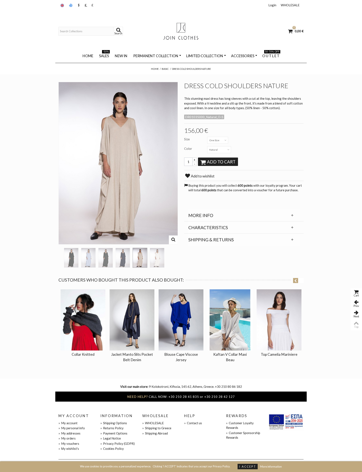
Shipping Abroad (155, 433)
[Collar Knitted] (83, 319)
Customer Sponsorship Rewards (243, 435)
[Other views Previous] (60, 256)
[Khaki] (105, 258)
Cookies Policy (112, 448)
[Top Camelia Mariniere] (279, 319)
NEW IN (121, 56)
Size (187, 139)
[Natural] (140, 258)
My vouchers (68, 443)
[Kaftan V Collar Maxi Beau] (230, 319)
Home (88, 56)
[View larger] (173, 239)
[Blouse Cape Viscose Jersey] (181, 319)
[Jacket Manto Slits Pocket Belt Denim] (132, 319)
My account (68, 423)
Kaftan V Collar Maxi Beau (230, 357)
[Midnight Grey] (122, 258)
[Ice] (88, 258)
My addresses (69, 433)
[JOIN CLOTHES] (181, 31)
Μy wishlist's (68, 448)
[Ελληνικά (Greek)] (71, 5)
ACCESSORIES (242, 56)
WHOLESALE (290, 5)
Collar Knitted (83, 354)
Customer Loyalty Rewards (240, 425)
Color (188, 148)
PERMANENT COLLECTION (155, 56)
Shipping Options (113, 423)
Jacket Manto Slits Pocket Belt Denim (132, 357)
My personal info (71, 428)
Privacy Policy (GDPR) (117, 443)
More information (271, 466)
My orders (67, 438)
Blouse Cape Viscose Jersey (181, 357)
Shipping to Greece (156, 428)
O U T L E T (270, 55)
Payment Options (113, 433)
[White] (157, 258)
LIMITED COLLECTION (204, 56)
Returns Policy (112, 428)
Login (272, 5)
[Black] (71, 258)
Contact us (193, 423)
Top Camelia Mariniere (279, 354)
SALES (104, 55)
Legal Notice (110, 438)
